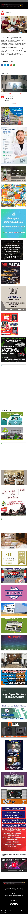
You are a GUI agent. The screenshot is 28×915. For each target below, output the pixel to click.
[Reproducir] (3, 869)
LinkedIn (8, 65)
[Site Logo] (12, 5)
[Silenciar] (22, 869)
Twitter (5, 65)
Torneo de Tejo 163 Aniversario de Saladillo (14, 94)
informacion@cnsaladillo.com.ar (14, 895)
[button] (26, 3)
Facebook (2, 65)
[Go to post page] (14, 83)
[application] (14, 864)
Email (11, 65)
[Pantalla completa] (25, 869)
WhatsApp (14, 65)
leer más (7, 99)
